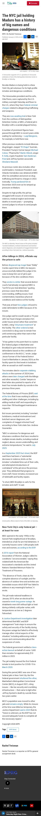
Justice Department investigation (18, 618)
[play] (3, 813)
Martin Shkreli (26, 153)
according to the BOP (26, 548)
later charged (18, 376)
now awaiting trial (17, 116)
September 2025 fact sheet (18, 453)
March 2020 (7, 667)
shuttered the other (28, 678)
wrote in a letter (13, 282)
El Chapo (25, 147)
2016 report (9, 553)
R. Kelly (5, 156)
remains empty (16, 704)
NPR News (13, 729)
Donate (34, 3)
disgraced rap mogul (17, 265)
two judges (22, 305)
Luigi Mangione (30, 136)
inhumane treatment (24, 325)
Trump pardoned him (20, 182)
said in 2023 (25, 710)
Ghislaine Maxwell (10, 162)
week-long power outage (21, 601)
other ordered (22, 328)
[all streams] (38, 813)
